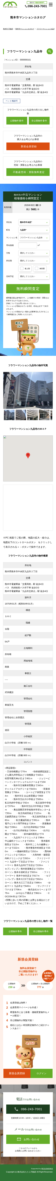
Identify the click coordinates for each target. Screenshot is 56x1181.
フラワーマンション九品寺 (46, 29)
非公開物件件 (39, 120)
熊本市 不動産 (8, 29)
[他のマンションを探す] (50, 51)
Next (49, 391)
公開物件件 (16, 120)
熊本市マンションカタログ (24, 29)
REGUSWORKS (47, 1168)
